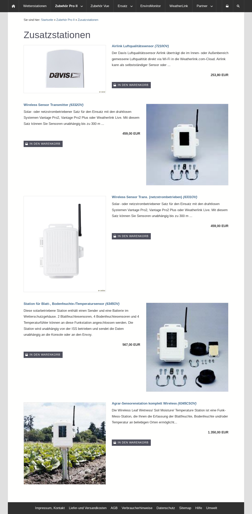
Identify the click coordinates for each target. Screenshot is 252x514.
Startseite (47, 19)
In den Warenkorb (133, 85)
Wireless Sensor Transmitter (53, 105)
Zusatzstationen (88, 19)
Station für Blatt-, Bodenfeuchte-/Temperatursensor (72, 304)
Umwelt (211, 508)
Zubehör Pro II (65, 19)
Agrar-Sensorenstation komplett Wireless (154, 403)
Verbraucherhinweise (137, 508)
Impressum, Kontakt (50, 508)
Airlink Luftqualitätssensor (140, 46)
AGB (114, 508)
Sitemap (185, 508)
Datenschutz (166, 508)
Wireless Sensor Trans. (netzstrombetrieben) (154, 197)
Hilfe (198, 508)
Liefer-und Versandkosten (88, 508)
